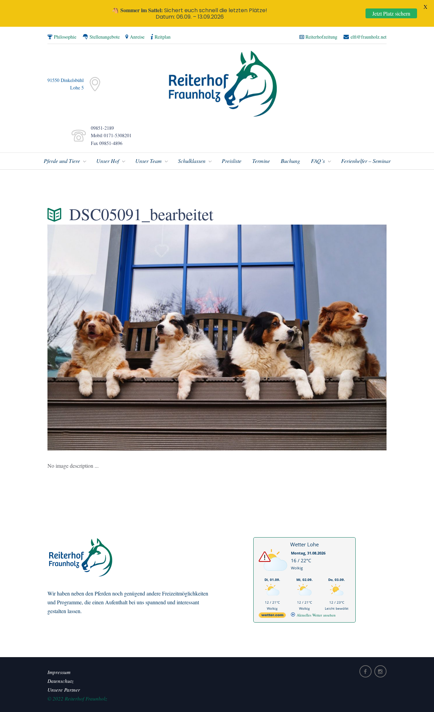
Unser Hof (107, 160)
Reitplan (163, 37)
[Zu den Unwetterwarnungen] (274, 574)
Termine (261, 160)
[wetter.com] (272, 616)
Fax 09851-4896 (104, 143)
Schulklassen (191, 160)
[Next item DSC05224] (302, 337)
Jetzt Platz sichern (391, 13)
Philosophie (65, 37)
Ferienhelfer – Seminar (366, 160)
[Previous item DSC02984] (132, 337)
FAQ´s (318, 160)
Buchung (290, 160)
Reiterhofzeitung (321, 37)
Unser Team (148, 160)
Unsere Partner (63, 689)
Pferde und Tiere (62, 160)
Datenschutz (60, 680)
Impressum (59, 672)
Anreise (137, 37)
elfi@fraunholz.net (369, 37)
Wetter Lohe (304, 544)
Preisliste (231, 160)
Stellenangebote (105, 37)
